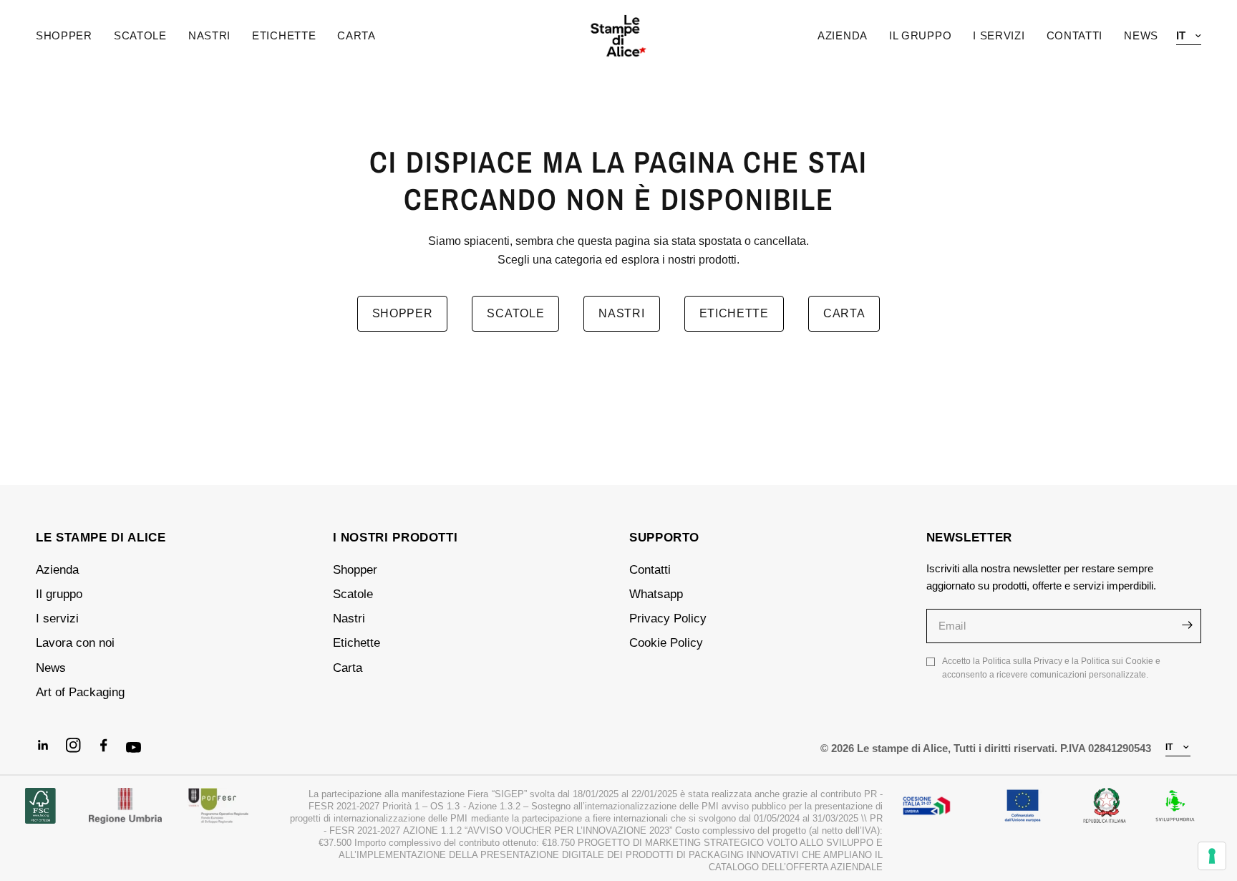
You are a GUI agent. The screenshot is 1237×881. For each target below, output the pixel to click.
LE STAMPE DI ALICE (101, 537)
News (51, 668)
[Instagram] (79, 751)
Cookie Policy (666, 643)
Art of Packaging (80, 692)
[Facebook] (109, 751)
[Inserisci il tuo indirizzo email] (1187, 625)
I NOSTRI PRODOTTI (395, 537)
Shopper (64, 35)
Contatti (650, 570)
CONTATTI (1075, 35)
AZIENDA (843, 35)
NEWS (1141, 35)
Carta (356, 35)
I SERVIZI (998, 35)
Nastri (209, 35)
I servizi (57, 618)
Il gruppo (59, 594)
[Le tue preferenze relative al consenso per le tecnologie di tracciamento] (1212, 856)
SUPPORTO (664, 537)
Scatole (140, 35)
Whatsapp (656, 594)
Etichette (284, 35)
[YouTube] (139, 754)
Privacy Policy (668, 618)
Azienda (57, 570)
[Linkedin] (49, 751)
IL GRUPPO (920, 35)
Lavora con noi (75, 643)
